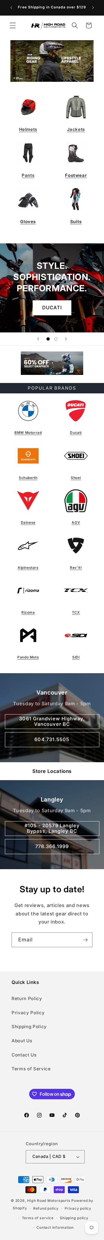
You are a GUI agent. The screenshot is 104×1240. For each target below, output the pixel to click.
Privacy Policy (28, 1012)
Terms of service (38, 1218)
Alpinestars (28, 567)
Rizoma (28, 612)
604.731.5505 (51, 739)
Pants (28, 175)
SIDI (75, 657)
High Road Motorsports (48, 1200)
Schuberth (28, 477)
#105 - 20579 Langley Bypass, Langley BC (52, 828)
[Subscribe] (85, 939)
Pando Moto (28, 657)
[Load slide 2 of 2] (56, 339)
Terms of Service (31, 1068)
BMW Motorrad (28, 432)
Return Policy (27, 998)
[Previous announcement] (11, 7)
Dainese (28, 522)
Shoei (76, 477)
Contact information (55, 1227)
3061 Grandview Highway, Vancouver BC (52, 721)
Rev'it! (76, 567)
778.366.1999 (52, 846)
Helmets (28, 129)
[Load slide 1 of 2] (48, 339)
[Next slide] (66, 339)
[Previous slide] (38, 339)
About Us (22, 1040)
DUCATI (52, 307)
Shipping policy (74, 1218)
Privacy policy (78, 1208)
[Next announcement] (93, 7)
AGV (76, 522)
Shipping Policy (29, 1026)
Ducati (76, 432)
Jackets (76, 129)
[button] (13, 25)
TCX (76, 612)
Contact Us (24, 1055)
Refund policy (46, 1208)
